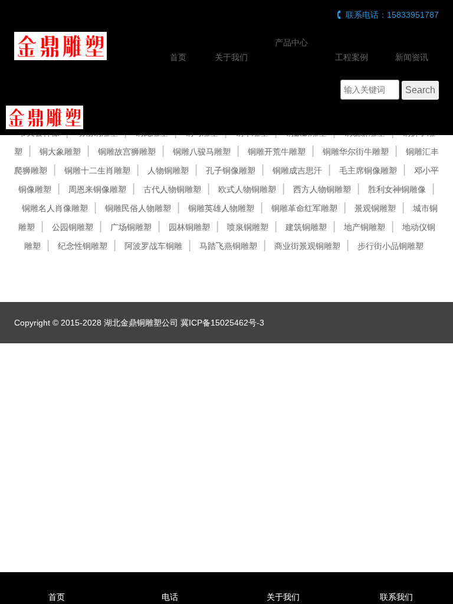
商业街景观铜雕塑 (307, 246)
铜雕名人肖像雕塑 (55, 208)
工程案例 (351, 57)
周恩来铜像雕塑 (97, 189)
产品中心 (291, 42)
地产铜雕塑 (364, 227)
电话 (170, 597)
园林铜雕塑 (189, 227)
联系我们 (396, 597)
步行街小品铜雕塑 (390, 246)
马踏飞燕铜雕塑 (228, 246)
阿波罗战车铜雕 (153, 246)
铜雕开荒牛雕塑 (277, 151)
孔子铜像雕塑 (230, 170)
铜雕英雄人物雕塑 (221, 208)
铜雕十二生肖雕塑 (97, 170)
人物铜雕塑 (168, 170)
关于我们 (231, 57)
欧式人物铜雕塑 (247, 189)
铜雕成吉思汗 (297, 170)
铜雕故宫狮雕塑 (127, 151)
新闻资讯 (411, 57)
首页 (178, 57)
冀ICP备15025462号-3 (222, 322)
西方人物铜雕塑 (322, 189)
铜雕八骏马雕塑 (202, 151)
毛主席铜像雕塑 (368, 170)
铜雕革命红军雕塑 (304, 208)
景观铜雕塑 (375, 208)
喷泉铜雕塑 (247, 227)
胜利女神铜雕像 (397, 189)
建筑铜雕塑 (306, 227)
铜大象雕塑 (60, 151)
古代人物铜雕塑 (172, 189)
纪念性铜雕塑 (82, 246)
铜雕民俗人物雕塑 (138, 208)
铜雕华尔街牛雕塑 (356, 151)
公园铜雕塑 (72, 227)
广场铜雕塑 (131, 227)
